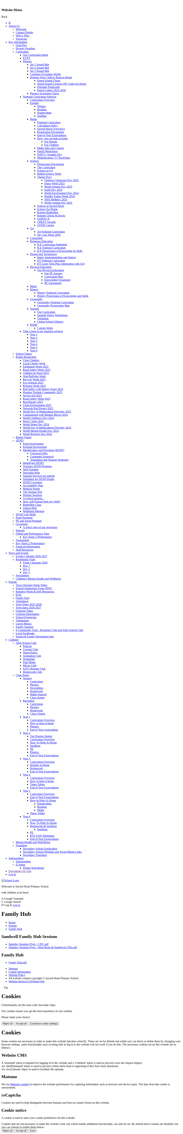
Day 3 (26, 572)
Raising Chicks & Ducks (51, 215)
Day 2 (26, 569)
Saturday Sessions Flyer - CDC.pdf (28, 944)
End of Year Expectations (44, 755)
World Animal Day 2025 (58, 186)
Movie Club (29, 665)
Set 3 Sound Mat (39, 70)
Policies (20, 530)
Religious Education (41, 241)
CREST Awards (46, 222)
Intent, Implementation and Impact (56, 257)
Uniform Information (27, 614)
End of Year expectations (44, 729)
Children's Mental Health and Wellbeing (38, 578)
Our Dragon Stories (41, 736)
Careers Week (45, 328)
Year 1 (33, 334)
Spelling (41, 115)
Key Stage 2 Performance (37, 536)
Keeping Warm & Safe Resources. (35, 591)
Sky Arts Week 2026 (49, 234)
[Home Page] (10, 880)
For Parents (50, 141)
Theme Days (44, 177)
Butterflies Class (32, 504)
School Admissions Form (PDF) (34, 588)
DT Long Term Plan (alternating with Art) (61, 263)
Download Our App (20, 871)
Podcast (27, 646)
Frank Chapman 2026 (35, 562)
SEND (19, 440)
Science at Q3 (45, 170)
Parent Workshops (47, 151)
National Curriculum (48, 122)
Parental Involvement (35, 446)
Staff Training (30, 469)
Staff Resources (24, 549)
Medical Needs (31, 488)
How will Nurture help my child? (41, 501)
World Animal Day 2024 (58, 202)
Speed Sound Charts (48, 80)
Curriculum (22, 51)
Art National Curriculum (51, 231)
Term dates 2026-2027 (28, 607)
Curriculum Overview (42, 99)
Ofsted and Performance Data (32, 533)
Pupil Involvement (33, 443)
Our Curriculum (46, 311)
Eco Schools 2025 (33, 382)
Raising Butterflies (47, 212)
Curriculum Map (53, 276)
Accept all (21, 1023)
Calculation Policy (47, 125)
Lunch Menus (23, 623)
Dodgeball (29, 659)
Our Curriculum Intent (35, 54)
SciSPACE (43, 218)
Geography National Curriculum (55, 302)
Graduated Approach (42, 456)
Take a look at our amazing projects (43, 331)
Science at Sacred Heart (50, 205)
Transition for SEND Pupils (38, 479)
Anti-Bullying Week (34, 376)
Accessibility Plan (33, 485)
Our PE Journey (53, 273)
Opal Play (21, 45)
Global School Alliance (50, 321)
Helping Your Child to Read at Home (51, 77)
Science (34, 160)
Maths (33, 119)
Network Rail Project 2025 (38, 408)
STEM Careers (45, 225)
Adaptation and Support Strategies (49, 459)
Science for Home (47, 209)
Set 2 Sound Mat (39, 67)
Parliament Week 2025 (35, 366)
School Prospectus (26, 617)
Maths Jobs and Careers (50, 148)
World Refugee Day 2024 (37, 434)
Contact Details (24, 32)
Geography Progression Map (53, 305)
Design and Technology (43, 254)
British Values (23, 437)
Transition (21, 845)
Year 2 (33, 337)
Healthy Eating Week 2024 (59, 196)
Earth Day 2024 (53, 189)
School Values (24, 353)
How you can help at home (52, 138)
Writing (41, 106)
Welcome (21, 29)
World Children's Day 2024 (38, 418)
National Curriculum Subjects (39, 96)
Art (32, 228)
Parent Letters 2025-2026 (51, 90)
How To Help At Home (43, 742)
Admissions (22, 620)
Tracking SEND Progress (37, 466)
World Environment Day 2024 (61, 193)
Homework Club (32, 671)
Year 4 (33, 344)
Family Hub (22, 597)
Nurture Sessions (32, 495)
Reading (42, 109)
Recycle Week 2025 (34, 379)
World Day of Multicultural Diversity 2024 (47, 427)
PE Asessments (52, 283)
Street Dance (30, 652)
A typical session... (33, 498)
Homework (36, 691)
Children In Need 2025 (36, 373)
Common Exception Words (45, 74)
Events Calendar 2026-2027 (31, 556)
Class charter (37, 697)
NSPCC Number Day (49, 154)
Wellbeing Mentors (33, 511)
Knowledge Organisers (57, 279)
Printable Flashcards (48, 87)
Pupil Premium (24, 517)
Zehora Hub (30, 508)
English (34, 103)
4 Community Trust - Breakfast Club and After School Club (49, 630)
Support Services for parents (39, 475)
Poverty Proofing (25, 48)
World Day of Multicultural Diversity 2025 (47, 411)
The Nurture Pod (32, 491)
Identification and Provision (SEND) (43, 450)
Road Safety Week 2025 (36, 369)
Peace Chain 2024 (33, 421)
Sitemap (13, 968)
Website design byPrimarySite (26, 981)
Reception (28, 700)
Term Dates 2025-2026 (29, 604)
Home (12, 922)
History (34, 289)
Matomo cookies (19, 1084)
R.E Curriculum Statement (52, 244)
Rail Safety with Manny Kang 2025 (43, 389)
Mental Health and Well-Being (33, 842)
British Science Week (49, 173)
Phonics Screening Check (44, 93)
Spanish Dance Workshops (52, 315)
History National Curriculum (53, 292)
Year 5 (33, 347)
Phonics (27, 61)
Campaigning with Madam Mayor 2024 (45, 414)
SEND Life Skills (26, 514)
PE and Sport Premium (29, 520)
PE (31, 749)
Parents (13, 581)
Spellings (35, 745)
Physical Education (41, 267)
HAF (19, 594)
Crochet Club (30, 649)
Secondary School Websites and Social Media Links (52, 851)
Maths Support (38, 694)
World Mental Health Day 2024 (41, 430)
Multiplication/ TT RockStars (53, 157)
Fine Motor (29, 662)
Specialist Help (31, 472)
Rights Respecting (26, 356)
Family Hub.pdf (18, 962)
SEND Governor (32, 482)
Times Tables (37, 784)
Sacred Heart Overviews (51, 128)
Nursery (27, 678)
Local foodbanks (25, 633)
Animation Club (32, 655)
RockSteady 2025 (33, 401)
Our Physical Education (50, 270)
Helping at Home (40, 765)
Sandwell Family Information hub (35, 636)
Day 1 (26, 565)
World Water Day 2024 (36, 424)
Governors (22, 524)
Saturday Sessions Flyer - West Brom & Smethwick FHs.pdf (43, 947)
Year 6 (33, 350)
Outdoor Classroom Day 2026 (61, 180)
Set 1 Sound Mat (39, 64)
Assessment (22, 540)
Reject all (8, 1023)
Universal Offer (39, 453)
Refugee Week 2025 (34, 385)
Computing (36, 238)
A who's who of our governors (40, 527)
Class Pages (22, 675)
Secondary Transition (35, 855)
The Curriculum (46, 167)
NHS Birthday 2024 (55, 199)
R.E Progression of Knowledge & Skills (59, 250)
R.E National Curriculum (51, 247)
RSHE (34, 324)
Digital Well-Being (33, 867)
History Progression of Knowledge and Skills (62, 295)
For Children (51, 144)
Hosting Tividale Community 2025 (42, 392)
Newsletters (22, 575)
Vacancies (21, 38)
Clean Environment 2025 (37, 405)
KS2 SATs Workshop (42, 835)
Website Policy (17, 975)
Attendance (22, 601)
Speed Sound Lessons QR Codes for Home (61, 83)
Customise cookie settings (44, 1023)
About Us (14, 25)
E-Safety (21, 864)
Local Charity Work (34, 363)
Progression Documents (50, 132)
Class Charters (31, 360)
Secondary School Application (40, 848)
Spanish (34, 308)
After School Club (26, 642)
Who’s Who (22, 35)
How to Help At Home (43, 800)
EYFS (26, 58)
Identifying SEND (33, 463)
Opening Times (24, 610)
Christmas (42, 318)
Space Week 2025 (54, 183)
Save (32, 1130)
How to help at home (42, 723)
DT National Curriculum (51, 260)
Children (13, 639)
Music (33, 286)
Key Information (18, 42)
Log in (12, 874)
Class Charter (37, 713)
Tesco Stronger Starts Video (31, 585)
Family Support (24, 626)
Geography (36, 299)
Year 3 (33, 340)
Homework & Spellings (43, 826)
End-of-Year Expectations (51, 135)
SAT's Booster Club (34, 668)
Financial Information (28, 546)
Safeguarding (16, 858)
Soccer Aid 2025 (32, 395)
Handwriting (44, 112)
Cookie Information (20, 971)
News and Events (18, 553)
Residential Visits (25, 559)
